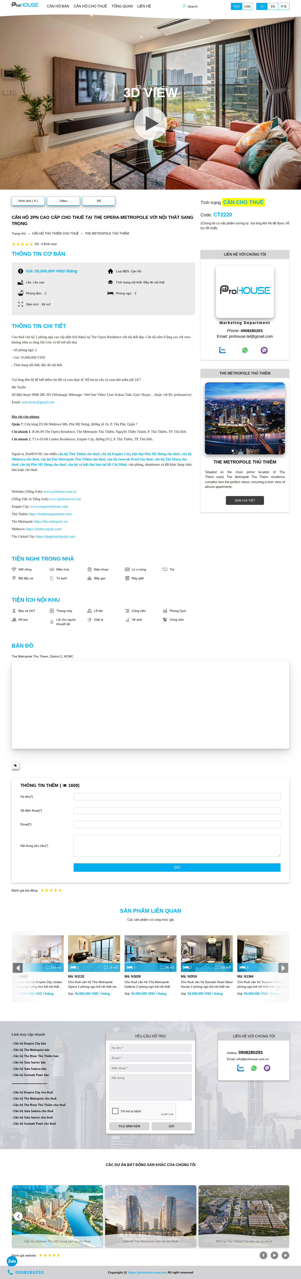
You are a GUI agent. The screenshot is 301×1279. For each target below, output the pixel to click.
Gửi (177, 867)
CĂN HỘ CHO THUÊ (90, 6)
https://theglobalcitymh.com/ (55, 536)
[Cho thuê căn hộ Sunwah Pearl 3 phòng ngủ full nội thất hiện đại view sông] (263, 953)
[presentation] (18, 968)
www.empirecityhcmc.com (49, 506)
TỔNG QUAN (122, 6)
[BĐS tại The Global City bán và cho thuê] (244, 1216)
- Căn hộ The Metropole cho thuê (34, 1098)
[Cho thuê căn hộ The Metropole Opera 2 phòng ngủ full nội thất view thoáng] (94, 953)
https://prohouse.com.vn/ (147, 1272)
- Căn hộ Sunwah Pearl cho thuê (34, 1123)
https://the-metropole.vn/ (51, 521)
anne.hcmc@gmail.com (38, 402)
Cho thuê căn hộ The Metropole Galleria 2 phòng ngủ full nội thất (147, 984)
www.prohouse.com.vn (60, 491)
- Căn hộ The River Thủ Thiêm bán (35, 1056)
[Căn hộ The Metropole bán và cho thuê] (150, 1216)
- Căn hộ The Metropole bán (31, 1050)
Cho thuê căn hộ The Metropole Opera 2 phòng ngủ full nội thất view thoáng (93, 984)
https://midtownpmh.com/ (44, 529)
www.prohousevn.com (65, 499)
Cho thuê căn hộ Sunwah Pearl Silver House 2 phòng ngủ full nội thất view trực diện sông (207, 984)
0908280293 (250, 1052)
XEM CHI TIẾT (245, 500)
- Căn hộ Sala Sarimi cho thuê (32, 1117)
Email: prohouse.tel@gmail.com (245, 336)
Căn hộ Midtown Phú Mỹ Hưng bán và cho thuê (57, 1241)
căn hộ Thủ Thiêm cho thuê (78, 454)
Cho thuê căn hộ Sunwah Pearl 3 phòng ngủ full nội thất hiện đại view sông (262, 984)
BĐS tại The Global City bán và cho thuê (244, 1241)
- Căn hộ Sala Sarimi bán (29, 1062)
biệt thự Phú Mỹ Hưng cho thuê (156, 454)
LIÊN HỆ (144, 6)
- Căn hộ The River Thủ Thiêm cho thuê (38, 1105)
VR (99, 201)
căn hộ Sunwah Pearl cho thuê (130, 459)
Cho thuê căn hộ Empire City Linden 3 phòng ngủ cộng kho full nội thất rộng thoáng (37, 984)
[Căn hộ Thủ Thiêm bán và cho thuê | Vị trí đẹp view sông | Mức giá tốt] (25, 4)
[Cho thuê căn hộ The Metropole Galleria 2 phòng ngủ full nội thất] (150, 953)
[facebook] (240, 1068)
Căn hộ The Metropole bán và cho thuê (150, 1241)
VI (261, 6)
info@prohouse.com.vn (252, 1059)
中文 (284, 6)
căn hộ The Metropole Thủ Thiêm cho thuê (73, 459)
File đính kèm (129, 1126)
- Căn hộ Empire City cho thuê (32, 1092)
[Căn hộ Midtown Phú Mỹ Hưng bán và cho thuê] (57, 1216)
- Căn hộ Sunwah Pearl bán (30, 1075)
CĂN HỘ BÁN (58, 6)
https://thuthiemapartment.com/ (50, 514)
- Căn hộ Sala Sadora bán (29, 1068)
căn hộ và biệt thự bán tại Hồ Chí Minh (97, 464)
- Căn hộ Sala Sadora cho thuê (32, 1111)
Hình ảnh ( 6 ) (28, 201)
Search (193, 6)
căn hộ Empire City (115, 454)
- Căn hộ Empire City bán (29, 1043)
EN (273, 6)
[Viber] (267, 1068)
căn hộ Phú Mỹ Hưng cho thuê (43, 464)
